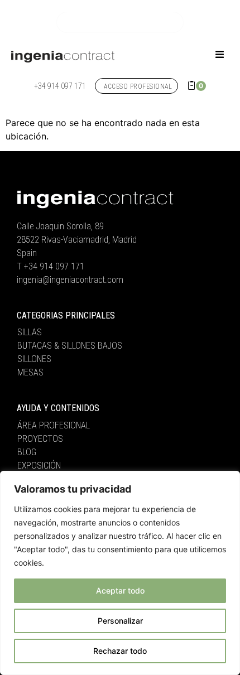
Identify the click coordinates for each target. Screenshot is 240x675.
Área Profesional (53, 425)
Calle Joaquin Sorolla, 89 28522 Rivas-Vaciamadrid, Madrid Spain (77, 239)
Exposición (39, 465)
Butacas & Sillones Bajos (69, 345)
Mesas (30, 372)
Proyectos (40, 438)
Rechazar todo (120, 650)
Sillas (29, 332)
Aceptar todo (120, 590)
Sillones (34, 359)
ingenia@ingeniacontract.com (70, 279)
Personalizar (120, 620)
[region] (120, 573)
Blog (26, 452)
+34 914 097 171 (54, 266)
